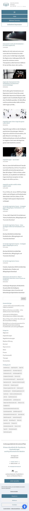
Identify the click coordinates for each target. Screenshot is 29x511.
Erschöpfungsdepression (18, 391)
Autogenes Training (8, 376)
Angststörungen (7, 335)
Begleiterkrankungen (9, 338)
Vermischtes (6, 361)
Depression (20, 379)
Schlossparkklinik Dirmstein (10, 414)
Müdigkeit (6, 405)
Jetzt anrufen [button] (14, 481)
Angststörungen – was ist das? (11, 159)
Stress (19, 420)
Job (5, 396)
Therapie (5, 358)
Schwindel (21, 414)
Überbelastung (13, 429)
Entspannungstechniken (9, 388)
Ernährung (20, 388)
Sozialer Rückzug (17, 417)
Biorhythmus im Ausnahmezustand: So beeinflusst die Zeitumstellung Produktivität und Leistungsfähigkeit (14, 324)
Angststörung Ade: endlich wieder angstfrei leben (12, 185)
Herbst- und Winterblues (16, 393)
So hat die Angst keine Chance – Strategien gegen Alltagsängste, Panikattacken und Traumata (14, 207)
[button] (14, 12)
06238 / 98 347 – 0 (15, 461)
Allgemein (5, 333)
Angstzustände (7, 370)
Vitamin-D (17, 426)
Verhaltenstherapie (8, 426)
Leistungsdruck (8, 399)
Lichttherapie (16, 399)
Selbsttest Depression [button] (14, 24)
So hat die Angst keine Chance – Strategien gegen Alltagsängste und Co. (14, 244)
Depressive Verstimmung (18, 382)
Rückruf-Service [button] (14, 20)
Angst (21, 367)
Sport (6, 420)
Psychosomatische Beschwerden (11, 408)
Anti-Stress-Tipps (17, 370)
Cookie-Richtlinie (6, 508)
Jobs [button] (14, 16)
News (4, 350)
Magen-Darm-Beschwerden (10, 402)
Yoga (5, 429)
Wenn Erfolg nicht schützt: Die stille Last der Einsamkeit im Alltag (14, 319)
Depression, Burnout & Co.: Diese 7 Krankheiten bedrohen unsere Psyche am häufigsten (14, 278)
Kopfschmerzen (12, 396)
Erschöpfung (7, 391)
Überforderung (8, 432)
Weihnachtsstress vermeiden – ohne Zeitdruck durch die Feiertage (13, 310)
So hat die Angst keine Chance (11, 261)
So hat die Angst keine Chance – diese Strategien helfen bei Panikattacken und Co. (13, 226)
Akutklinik (7, 367)
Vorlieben (14, 505)
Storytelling (12, 420)
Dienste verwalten (14, 491)
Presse (5, 352)
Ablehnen (14, 500)
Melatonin (21, 402)
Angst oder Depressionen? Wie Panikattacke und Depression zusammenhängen (11, 83)
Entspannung (14, 385)
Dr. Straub (6, 385)
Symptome (7, 423)
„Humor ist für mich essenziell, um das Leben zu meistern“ (13, 306)
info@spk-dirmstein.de (15, 466)
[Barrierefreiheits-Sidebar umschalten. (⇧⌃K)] (24, 506)
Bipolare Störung (7, 341)
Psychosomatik (7, 355)
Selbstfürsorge (7, 417)
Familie (6, 393)
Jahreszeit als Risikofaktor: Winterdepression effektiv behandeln (13, 315)
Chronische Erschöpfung (9, 379)
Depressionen (6, 347)
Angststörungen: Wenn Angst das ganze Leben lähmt (13, 122)
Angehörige (14, 367)
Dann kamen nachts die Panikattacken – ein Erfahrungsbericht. (13, 44)
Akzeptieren (14, 496)
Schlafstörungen (17, 411)
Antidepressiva (7, 373)
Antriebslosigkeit (17, 373)
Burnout (5, 344)
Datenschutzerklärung (15, 508)
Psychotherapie (8, 411)
